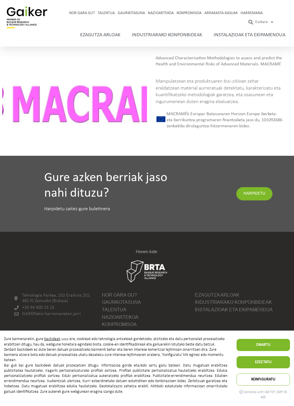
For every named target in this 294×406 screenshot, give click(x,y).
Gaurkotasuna (131, 13)
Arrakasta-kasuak (221, 13)
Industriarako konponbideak (167, 35)
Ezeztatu (263, 362)
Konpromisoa (189, 13)
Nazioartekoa (161, 13)
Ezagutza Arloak (100, 35)
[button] (251, 22)
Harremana (252, 13)
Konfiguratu (263, 379)
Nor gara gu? (82, 13)
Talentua (106, 13)
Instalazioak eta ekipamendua (249, 35)
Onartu (263, 345)
